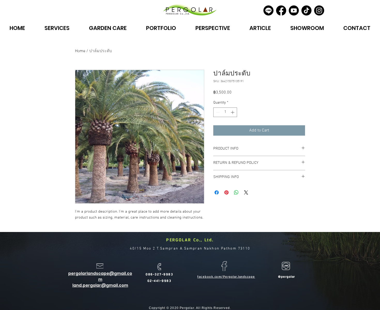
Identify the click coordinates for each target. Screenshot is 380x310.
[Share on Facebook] (217, 192)
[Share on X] (246, 192)
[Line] (268, 10)
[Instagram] (319, 10)
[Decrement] (217, 112)
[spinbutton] (225, 112)
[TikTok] (306, 10)
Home (80, 51)
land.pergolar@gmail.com (100, 285)
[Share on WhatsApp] (236, 192)
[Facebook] (281, 10)
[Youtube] (294, 10)
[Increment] (233, 112)
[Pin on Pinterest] (226, 192)
